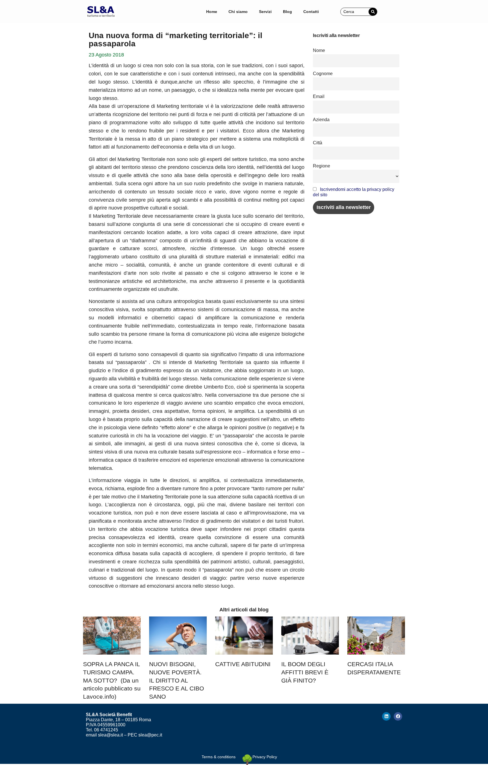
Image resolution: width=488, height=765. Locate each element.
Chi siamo (238, 11)
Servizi (265, 11)
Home (211, 11)
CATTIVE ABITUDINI (243, 664)
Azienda (321, 119)
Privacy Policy (264, 757)
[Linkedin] (386, 716)
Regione (321, 165)
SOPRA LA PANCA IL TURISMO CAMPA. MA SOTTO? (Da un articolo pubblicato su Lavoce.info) (112, 680)
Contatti (311, 11)
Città (317, 142)
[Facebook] (398, 716)
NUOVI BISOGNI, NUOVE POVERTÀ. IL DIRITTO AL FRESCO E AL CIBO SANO (176, 680)
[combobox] (355, 12)
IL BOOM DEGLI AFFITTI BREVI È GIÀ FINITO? (304, 672)
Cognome (323, 73)
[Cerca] (373, 12)
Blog (287, 11)
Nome (319, 50)
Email (318, 96)
